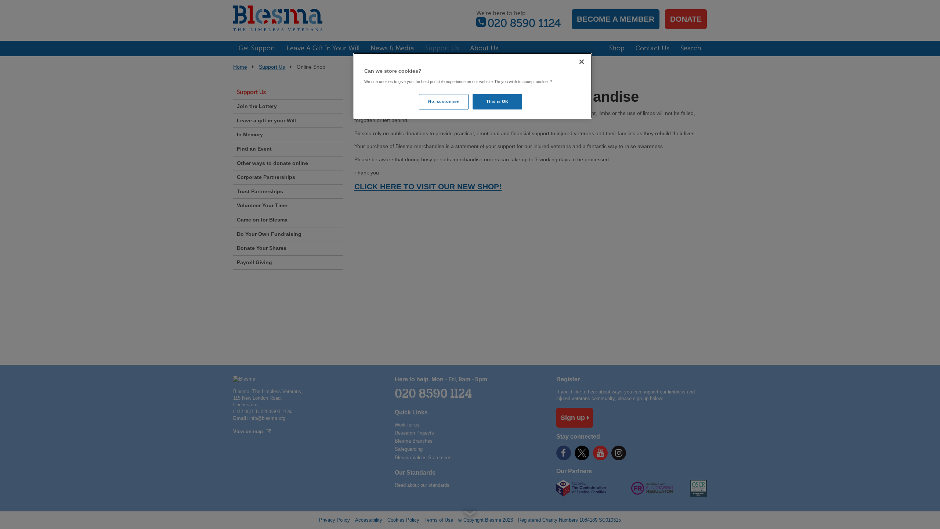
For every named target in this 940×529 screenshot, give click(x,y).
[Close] (582, 62)
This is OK (497, 101)
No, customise (443, 101)
